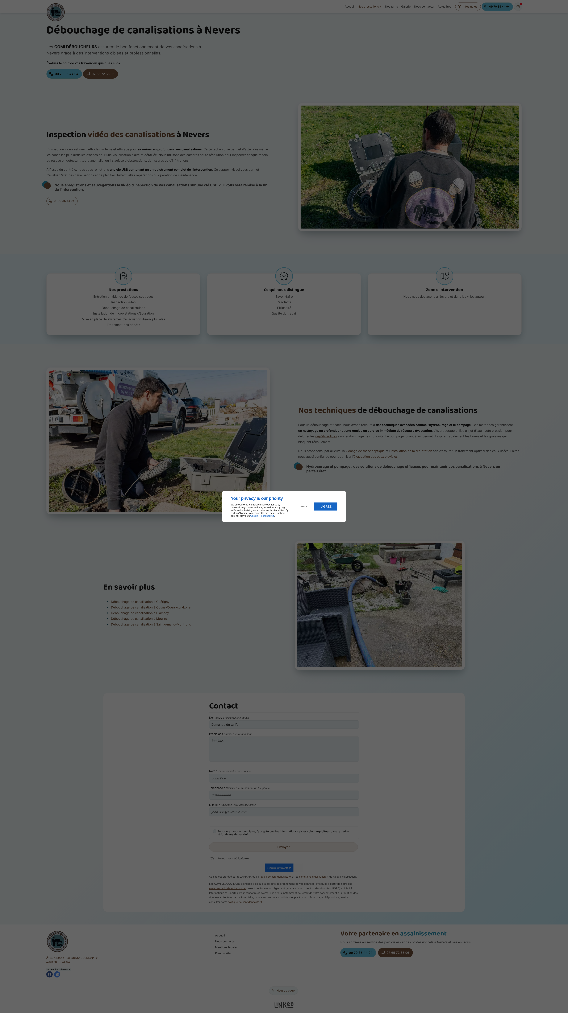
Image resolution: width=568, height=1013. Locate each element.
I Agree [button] (325, 506)
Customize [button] (303, 506)
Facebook (266, 516)
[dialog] (284, 506)
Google (254, 516)
